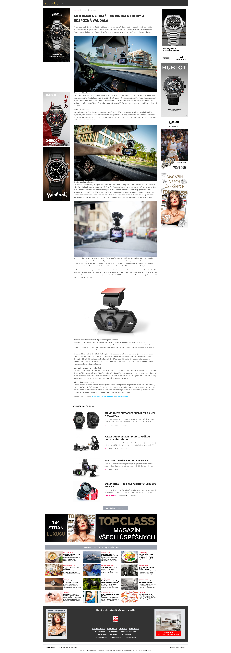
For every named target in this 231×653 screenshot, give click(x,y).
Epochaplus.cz (112, 628)
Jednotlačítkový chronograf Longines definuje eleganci (70, 581)
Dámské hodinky (110, 496)
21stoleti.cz (66, 592)
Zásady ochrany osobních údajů (67, 647)
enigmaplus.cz (143, 579)
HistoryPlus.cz (114, 631)
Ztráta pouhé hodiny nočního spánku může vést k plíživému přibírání (71, 595)
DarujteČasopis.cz (116, 637)
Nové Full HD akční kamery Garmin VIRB (126, 460)
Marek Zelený (114, 425)
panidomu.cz (143, 592)
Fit (105, 425)
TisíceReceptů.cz (127, 634)
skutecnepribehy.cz (107, 592)
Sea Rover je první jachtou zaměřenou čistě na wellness (110, 555)
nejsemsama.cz (143, 552)
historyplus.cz (143, 565)
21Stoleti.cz (123, 628)
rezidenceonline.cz (69, 565)
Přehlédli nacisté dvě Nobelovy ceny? (146, 568)
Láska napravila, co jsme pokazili (110, 595)
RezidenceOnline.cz (98, 628)
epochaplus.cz (105, 579)
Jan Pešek (93, 10)
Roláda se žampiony (146, 554)
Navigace (77, 10)
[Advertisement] (56, 76)
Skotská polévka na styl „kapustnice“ (71, 555)
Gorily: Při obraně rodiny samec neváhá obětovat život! (110, 581)
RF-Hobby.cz (181, 647)
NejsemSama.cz (130, 637)
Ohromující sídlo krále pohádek (71, 568)
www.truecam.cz (121, 396)
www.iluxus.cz (50, 647)
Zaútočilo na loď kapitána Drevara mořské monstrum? (146, 581)
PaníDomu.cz (115, 634)
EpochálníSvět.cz (101, 631)
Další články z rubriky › (115, 508)
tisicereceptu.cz (68, 552)
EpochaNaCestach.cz (128, 631)
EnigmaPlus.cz (134, 628)
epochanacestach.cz (107, 565)
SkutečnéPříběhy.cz (102, 637)
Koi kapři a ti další (145, 594)
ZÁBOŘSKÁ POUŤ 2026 (109, 567)
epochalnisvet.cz (106, 552)
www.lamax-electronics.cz (102, 396)
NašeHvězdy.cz (103, 634)
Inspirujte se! (168, 633)
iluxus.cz (66, 579)
